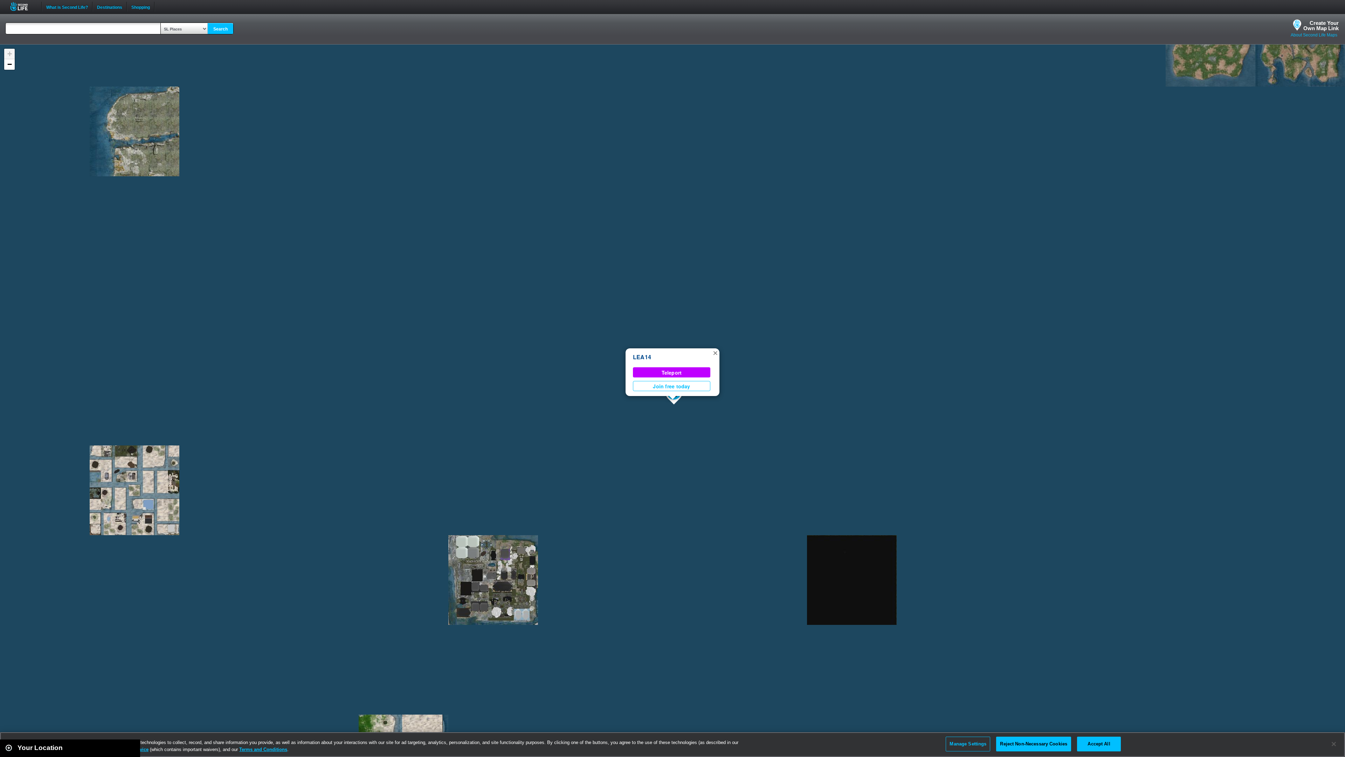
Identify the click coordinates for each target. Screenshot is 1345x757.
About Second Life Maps (1314, 35)
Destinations (109, 6)
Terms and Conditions (263, 749)
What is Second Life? (67, 6)
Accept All (1099, 743)
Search (220, 29)
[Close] (1333, 744)
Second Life (23, 6)
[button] (715, 352)
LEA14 (642, 357)
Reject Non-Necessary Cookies (1033, 743)
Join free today (671, 386)
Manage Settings (968, 743)
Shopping (140, 6)
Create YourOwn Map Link (1321, 25)
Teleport (672, 372)
